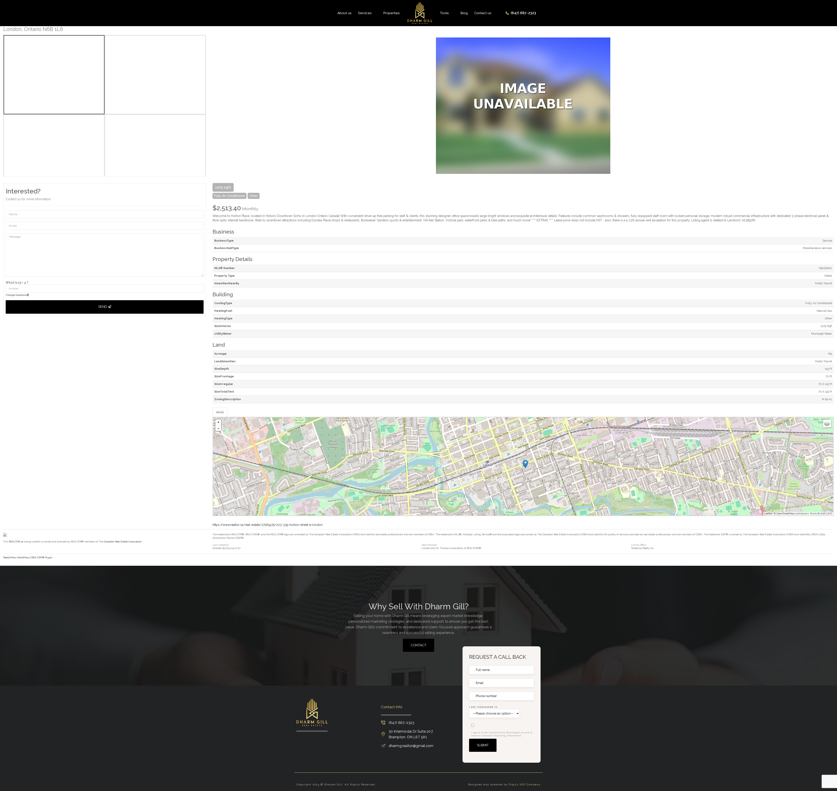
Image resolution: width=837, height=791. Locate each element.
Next (830, 105)
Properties (391, 13)
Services (365, 13)
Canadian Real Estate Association (123, 541)
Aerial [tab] (220, 412)
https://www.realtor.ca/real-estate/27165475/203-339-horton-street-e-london (268, 525)
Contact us (482, 13)
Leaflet (768, 513)
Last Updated (221, 545)
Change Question (16, 294)
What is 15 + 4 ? (17, 282)
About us (344, 13)
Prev (216, 105)
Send (103, 307)
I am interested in (483, 706)
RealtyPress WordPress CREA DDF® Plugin (27, 557)
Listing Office (638, 545)
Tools (444, 13)
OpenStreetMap (785, 513)
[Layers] (827, 423)
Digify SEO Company (525, 784)
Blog (464, 13)
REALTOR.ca (16, 541)
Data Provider (429, 545)
